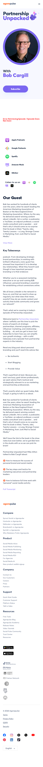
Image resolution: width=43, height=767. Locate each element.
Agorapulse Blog (9, 620)
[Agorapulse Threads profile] (18, 736)
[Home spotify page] (34, 182)
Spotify (15, 156)
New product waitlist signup (13, 564)
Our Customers (9, 578)
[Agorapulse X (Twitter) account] (25, 736)
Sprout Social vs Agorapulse (13, 518)
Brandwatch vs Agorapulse (13, 527)
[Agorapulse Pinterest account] (4, 740)
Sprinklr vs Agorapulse (11, 530)
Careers (6, 581)
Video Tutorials (8, 628)
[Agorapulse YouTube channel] (33, 736)
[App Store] (8, 653)
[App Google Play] (8, 647)
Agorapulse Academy (11, 622)
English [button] (9, 748)
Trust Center (7, 634)
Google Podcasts (19, 148)
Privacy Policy (8, 719)
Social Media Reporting (12, 552)
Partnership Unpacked (28, 319)
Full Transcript (9, 489)
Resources (7, 637)
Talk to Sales (7, 606)
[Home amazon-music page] (7, 185)
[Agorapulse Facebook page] (4, 736)
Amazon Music (18, 164)
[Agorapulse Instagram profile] (11, 736)
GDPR (5, 723)
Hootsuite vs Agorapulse (12, 521)
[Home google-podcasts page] (29, 182)
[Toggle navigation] (40, 3)
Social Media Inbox (10, 544)
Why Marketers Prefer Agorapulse (16, 533)
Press (5, 584)
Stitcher (15, 173)
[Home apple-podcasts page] (24, 182)
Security (6, 726)
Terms (5, 715)
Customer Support (10, 600)
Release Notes (8, 625)
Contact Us (7, 575)
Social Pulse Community (12, 631)
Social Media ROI (9, 555)
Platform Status (9, 603)
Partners (6, 587)
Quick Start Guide (10, 597)
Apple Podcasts (18, 140)
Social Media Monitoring (12, 549)
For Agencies (8, 558)
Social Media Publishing (12, 547)
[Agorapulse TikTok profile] (18, 740)
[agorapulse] (8, 3)
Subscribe (15, 89)
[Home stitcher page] (12, 185)
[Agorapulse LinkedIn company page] (11, 740)
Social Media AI (9, 561)
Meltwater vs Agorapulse (12, 524)
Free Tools (7, 617)
